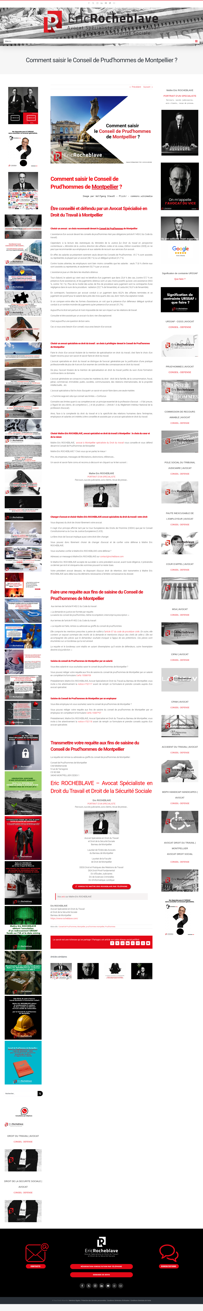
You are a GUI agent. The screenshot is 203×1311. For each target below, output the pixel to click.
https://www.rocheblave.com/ (64, 918)
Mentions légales (74, 1300)
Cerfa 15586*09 (83, 675)
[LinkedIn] (101, 1285)
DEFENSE (28, 1142)
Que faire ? (179, 279)
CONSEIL (18, 1142)
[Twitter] (88, 1285)
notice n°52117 (85, 684)
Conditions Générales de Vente (141, 1300)
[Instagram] (95, 1285)
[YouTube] (108, 1285)
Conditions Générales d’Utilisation (118, 1300)
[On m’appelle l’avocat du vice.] (88, 964)
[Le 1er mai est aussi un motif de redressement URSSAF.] (141, 964)
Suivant (146, 87)
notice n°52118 (85, 721)
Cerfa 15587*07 (93, 713)
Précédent (136, 87)
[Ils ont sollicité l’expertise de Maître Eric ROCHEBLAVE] (61, 964)
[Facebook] (82, 1285)
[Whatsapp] (114, 1285)
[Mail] (120, 1285)
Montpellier (105, 187)
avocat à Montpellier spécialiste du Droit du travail (100, 442)
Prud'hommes (110, 927)
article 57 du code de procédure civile (122, 631)
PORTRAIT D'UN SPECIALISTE (180, 96)
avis (63, 896)
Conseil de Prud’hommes (111, 228)
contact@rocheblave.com (112, 556)
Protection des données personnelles (93, 1300)
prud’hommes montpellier (95, 927)
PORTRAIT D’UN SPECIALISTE (101, 476)
